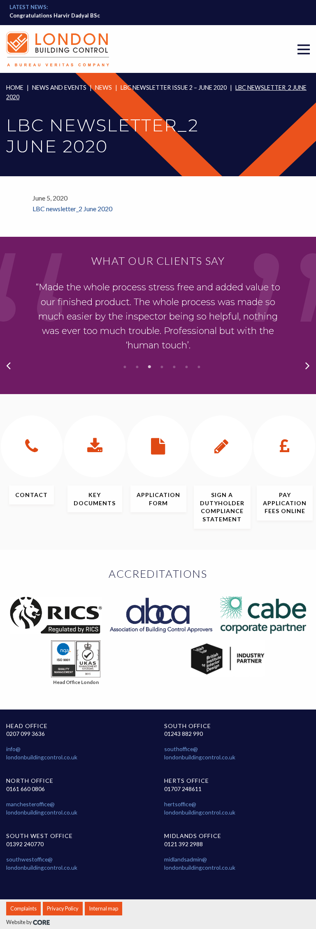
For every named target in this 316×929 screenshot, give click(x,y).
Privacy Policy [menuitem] (63, 908)
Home (14, 87)
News (103, 87)
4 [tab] (162, 367)
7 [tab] (199, 367)
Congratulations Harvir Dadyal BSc (54, 15)
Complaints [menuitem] (23, 908)
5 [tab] (174, 367)
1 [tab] (125, 367)
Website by (19, 922)
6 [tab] (187, 367)
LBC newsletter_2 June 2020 (72, 208)
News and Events (59, 87)
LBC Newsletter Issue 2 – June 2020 (174, 87)
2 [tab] (137, 367)
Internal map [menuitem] (103, 908)
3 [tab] (150, 367)
